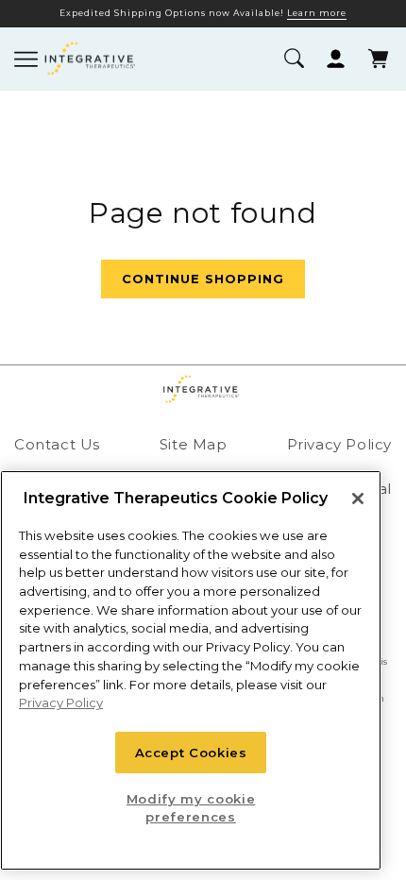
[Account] (335, 59)
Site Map (194, 444)
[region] (190, 670)
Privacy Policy (339, 444)
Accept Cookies (191, 752)
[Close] (358, 498)
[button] (293, 59)
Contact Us (57, 444)
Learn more (317, 13)
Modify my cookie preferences (191, 807)
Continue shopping (203, 278)
